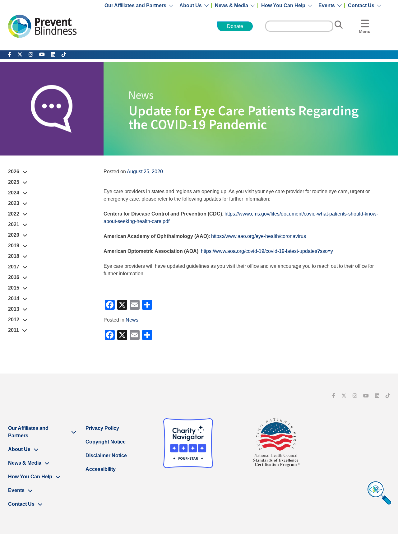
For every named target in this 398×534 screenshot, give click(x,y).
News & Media (231, 5)
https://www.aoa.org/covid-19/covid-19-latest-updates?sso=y (267, 251)
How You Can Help (283, 5)
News (132, 320)
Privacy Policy (102, 428)
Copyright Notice (106, 441)
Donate (235, 26)
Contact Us (361, 5)
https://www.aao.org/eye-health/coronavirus (258, 236)
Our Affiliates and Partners (135, 5)
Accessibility (101, 469)
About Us (190, 5)
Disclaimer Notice (106, 455)
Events (326, 5)
